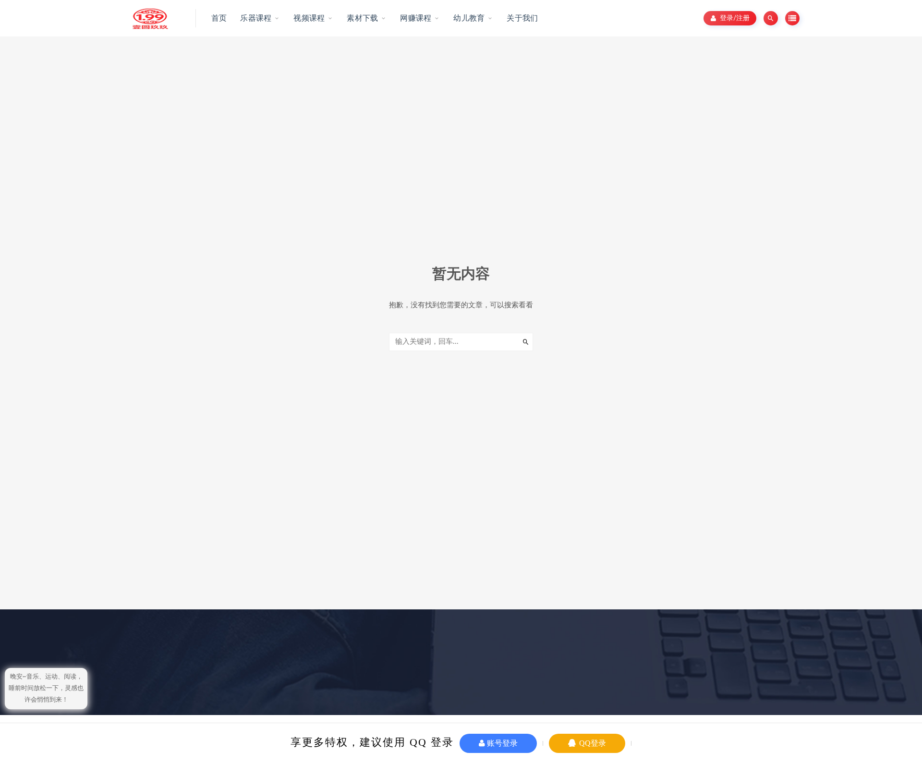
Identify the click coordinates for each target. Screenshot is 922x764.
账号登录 (501, 743)
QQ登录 (591, 743)
